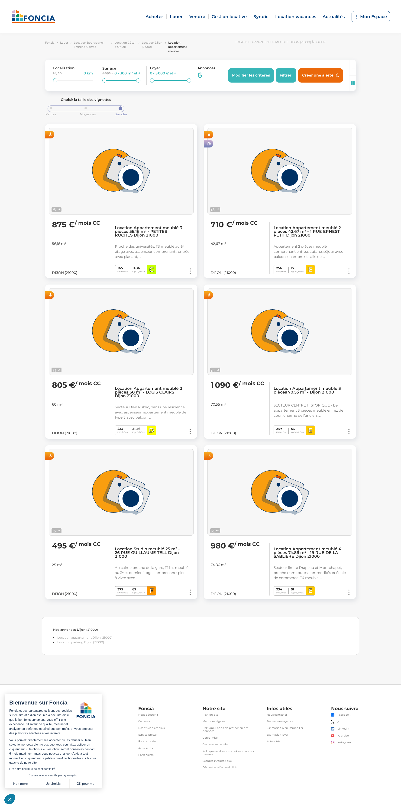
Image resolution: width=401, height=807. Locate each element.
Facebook (343, 714)
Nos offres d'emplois (151, 728)
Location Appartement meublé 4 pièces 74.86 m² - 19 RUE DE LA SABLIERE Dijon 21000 (307, 552)
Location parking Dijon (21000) (80, 642)
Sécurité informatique (217, 760)
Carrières (144, 721)
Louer (176, 16)
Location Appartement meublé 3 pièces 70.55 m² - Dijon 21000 (307, 390)
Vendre (197, 16)
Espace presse (147, 734)
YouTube (343, 735)
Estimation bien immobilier (285, 728)
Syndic (260, 16)
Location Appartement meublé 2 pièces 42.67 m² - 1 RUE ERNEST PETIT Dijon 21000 (307, 231)
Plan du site (210, 714)
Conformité (210, 737)
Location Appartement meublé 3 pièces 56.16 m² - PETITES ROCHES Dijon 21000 (148, 231)
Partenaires (145, 754)
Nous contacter (277, 714)
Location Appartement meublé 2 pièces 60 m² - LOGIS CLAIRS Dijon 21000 (148, 392)
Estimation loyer (277, 734)
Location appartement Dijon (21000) (84, 637)
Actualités (334, 16)
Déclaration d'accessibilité (219, 767)
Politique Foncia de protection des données (225, 730)
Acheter (154, 16)
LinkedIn (343, 728)
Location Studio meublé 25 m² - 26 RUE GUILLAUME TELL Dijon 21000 (147, 552)
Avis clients (145, 748)
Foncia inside (147, 741)
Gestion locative (229, 16)
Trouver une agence (280, 721)
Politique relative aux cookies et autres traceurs (228, 753)
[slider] (55, 80)
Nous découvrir (148, 714)
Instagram (344, 742)
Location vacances (295, 16)
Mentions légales (214, 721)
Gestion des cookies (216, 744)
